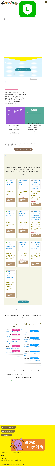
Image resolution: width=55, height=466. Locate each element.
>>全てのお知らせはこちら (17, 356)
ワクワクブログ (34, 331)
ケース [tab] (30, 370)
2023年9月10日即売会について (13, 353)
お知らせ (16, 329)
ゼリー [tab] (16, 370)
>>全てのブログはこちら (36, 365)
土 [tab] (7, 370)
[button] (46, 2)
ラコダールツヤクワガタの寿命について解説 (32, 360)
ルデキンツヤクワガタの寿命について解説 (32, 353)
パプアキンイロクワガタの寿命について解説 (32, 339)
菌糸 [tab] (22, 370)
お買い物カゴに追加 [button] (10, 200)
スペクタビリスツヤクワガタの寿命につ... (32, 346)
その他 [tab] (37, 370)
